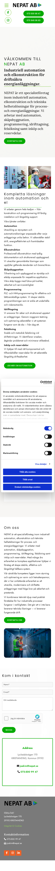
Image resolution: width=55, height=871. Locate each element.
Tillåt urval (27, 479)
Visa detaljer (41, 464)
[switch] (48, 437)
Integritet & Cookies (13, 825)
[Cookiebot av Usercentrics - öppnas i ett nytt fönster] (40, 382)
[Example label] (8, 20)
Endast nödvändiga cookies (27, 487)
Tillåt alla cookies (27, 472)
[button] (33, 14)
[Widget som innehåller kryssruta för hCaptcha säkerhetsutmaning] (22, 718)
